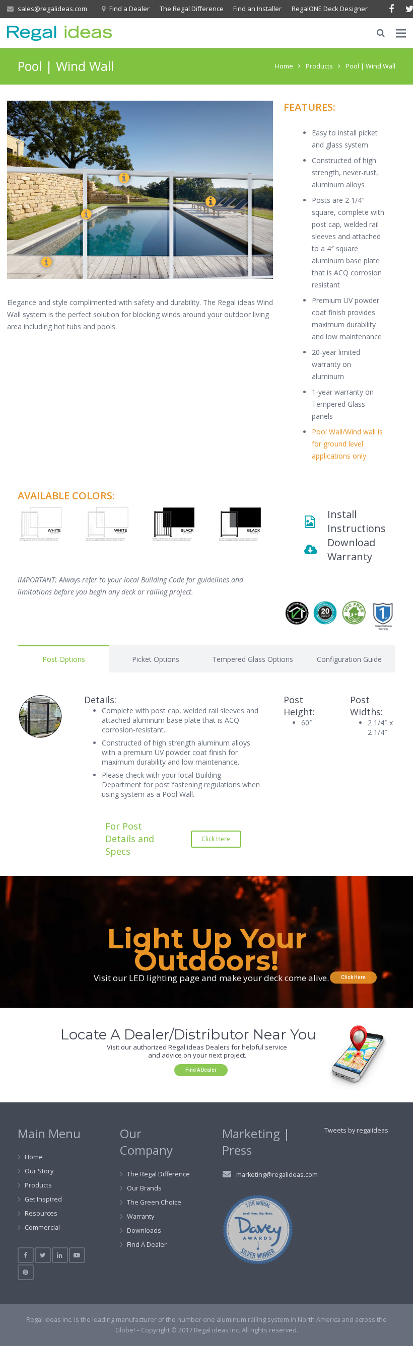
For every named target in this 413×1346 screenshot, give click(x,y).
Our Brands (144, 1188)
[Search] (380, 33)
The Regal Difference (192, 8)
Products (319, 66)
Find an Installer (257, 8)
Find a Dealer (129, 8)
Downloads (144, 1230)
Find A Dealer (147, 1244)
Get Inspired (43, 1199)
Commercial (42, 1227)
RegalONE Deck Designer (330, 8)
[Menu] (400, 33)
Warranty (140, 1216)
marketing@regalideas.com (277, 1174)
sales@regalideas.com (52, 8)
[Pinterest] (26, 1272)
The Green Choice (154, 1202)
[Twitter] (43, 1255)
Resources (41, 1213)
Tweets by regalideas (356, 1130)
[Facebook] (391, 9)
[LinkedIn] (60, 1255)
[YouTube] (77, 1255)
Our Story (39, 1171)
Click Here (353, 977)
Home (284, 66)
